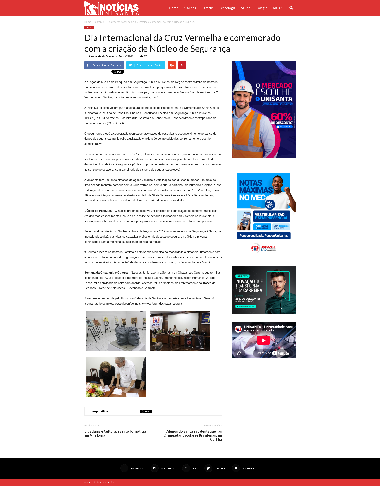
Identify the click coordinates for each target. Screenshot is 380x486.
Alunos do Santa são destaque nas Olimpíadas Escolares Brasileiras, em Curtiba (192, 435)
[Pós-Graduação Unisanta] (264, 312)
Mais (276, 8)
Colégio (261, 8)
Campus (207, 8)
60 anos (190, 8)
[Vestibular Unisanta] (264, 156)
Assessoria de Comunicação (105, 56)
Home (173, 8)
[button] (291, 8)
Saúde (245, 8)
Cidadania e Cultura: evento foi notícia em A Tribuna (115, 433)
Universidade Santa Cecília (99, 482)
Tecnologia (227, 8)
